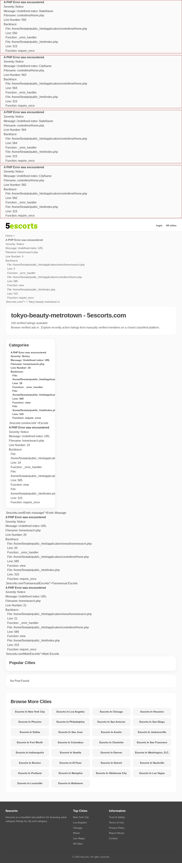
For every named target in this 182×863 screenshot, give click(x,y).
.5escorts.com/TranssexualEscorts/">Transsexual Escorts (49, 550)
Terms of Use (116, 822)
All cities (171, 225)
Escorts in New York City (30, 711)
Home (9, 235)
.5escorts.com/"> (45, 270)
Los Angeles (80, 822)
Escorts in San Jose (70, 732)
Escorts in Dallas (30, 732)
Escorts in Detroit (111, 762)
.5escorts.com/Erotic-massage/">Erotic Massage (36, 512)
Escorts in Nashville (152, 762)
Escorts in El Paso (71, 762)
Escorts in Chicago (111, 711)
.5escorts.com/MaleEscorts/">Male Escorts (49, 620)
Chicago (77, 827)
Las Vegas (79, 838)
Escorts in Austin (111, 732)
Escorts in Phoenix (29, 721)
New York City (81, 817)
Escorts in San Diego (152, 721)
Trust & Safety (117, 817)
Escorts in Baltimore (70, 783)
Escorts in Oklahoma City (111, 773)
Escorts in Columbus (70, 742)
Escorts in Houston (152, 711)
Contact (113, 838)
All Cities (78, 843)
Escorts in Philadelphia (71, 721)
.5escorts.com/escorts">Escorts (28, 423)
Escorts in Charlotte (111, 742)
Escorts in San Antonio (111, 721)
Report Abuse (116, 833)
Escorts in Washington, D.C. (152, 752)
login (159, 225)
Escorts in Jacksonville (152, 732)
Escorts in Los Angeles (71, 711)
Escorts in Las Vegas (152, 773)
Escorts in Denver (111, 752)
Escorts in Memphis (71, 773)
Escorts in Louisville (29, 783)
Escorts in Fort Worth (30, 742)
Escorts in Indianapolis (30, 752)
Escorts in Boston (30, 762)
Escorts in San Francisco (152, 742)
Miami (76, 833)
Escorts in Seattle (70, 752)
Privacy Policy (116, 827)
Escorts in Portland (30, 773)
